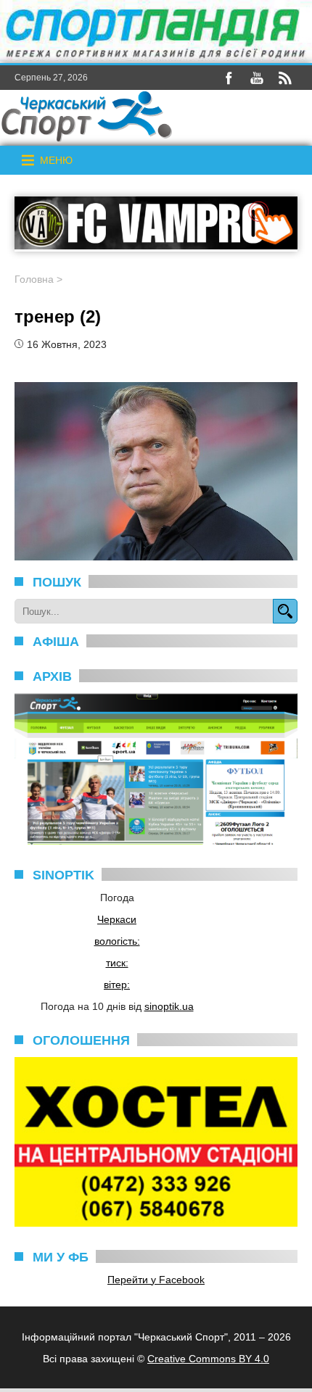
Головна (34, 279)
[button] (56, 160)
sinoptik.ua (169, 1006)
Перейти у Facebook (156, 1279)
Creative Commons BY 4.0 (208, 1358)
